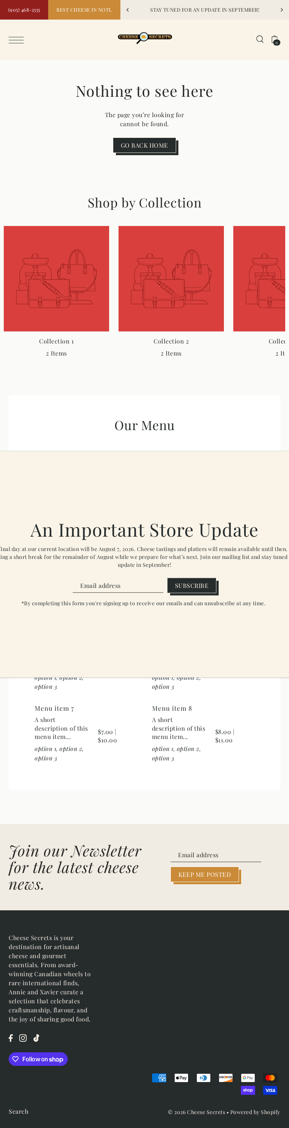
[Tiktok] (36, 1037)
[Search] (260, 38)
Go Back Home (144, 145)
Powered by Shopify (255, 1112)
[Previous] (128, 9)
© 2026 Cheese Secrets (196, 1112)
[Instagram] (23, 1037)
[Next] (281, 9)
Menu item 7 (54, 708)
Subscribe (192, 585)
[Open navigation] (18, 39)
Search (18, 1111)
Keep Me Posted (204, 874)
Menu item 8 (172, 708)
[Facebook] (11, 1037)
